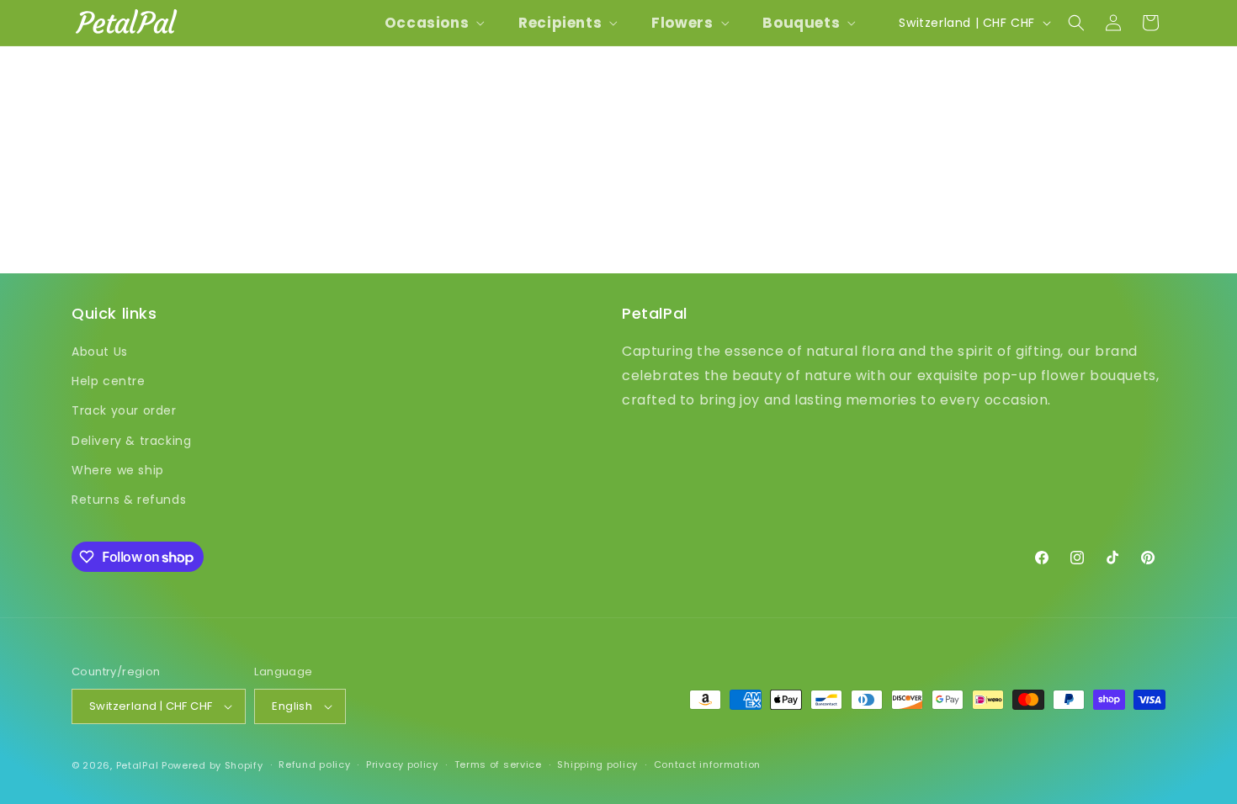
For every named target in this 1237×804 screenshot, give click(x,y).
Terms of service (498, 764)
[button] (432, 22)
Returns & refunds (129, 499)
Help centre (109, 381)
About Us (100, 351)
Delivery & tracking (131, 440)
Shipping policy (597, 764)
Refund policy (314, 764)
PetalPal (137, 765)
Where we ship (118, 470)
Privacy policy (402, 764)
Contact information (707, 764)
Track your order (124, 410)
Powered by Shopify (212, 765)
